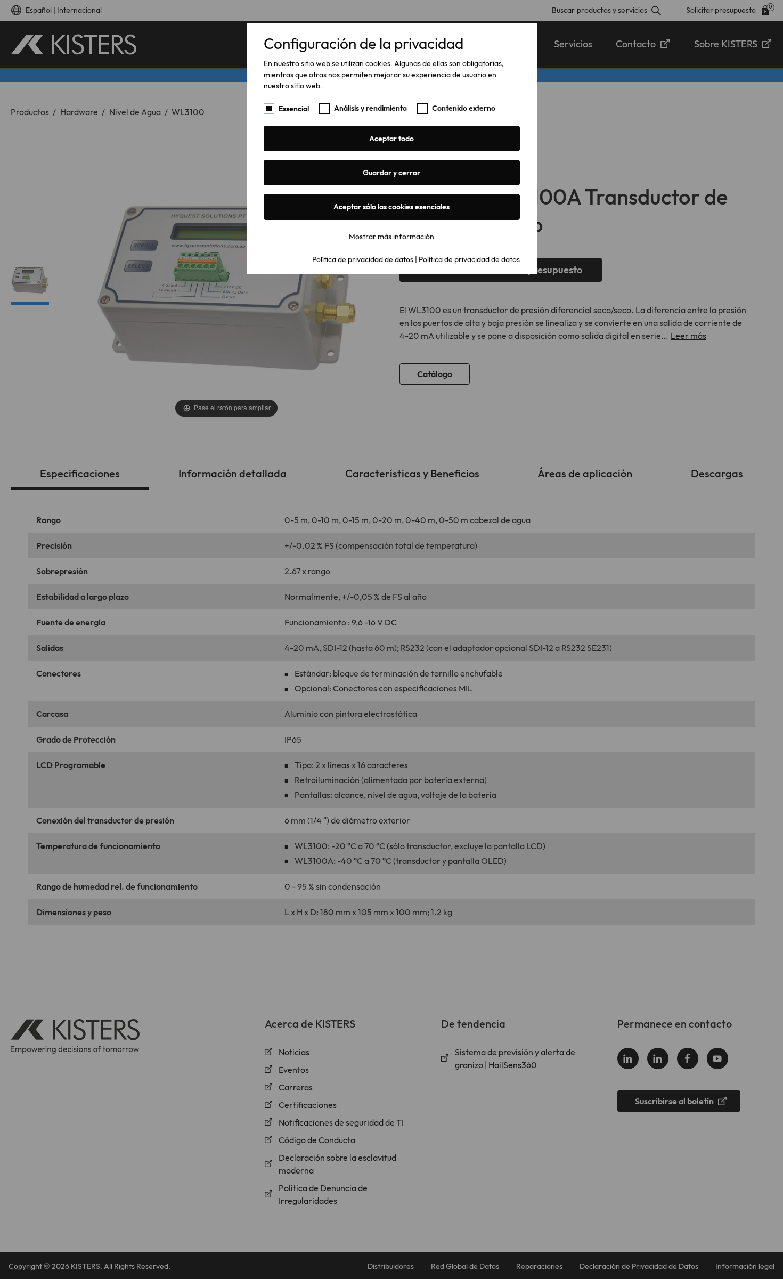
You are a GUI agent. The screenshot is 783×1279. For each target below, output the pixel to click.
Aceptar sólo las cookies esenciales (391, 206)
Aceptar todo (391, 138)
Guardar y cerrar (391, 172)
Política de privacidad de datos (362, 259)
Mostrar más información (391, 236)
